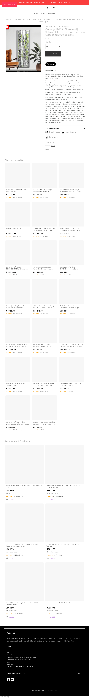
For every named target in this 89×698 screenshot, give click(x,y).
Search (9, 652)
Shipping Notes (52, 128)
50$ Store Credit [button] (9, 5)
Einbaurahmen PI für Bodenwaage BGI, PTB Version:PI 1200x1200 (43, 384)
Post (52, 64)
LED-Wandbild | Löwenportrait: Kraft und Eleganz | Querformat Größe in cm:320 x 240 (71, 346)
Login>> (12, 499)
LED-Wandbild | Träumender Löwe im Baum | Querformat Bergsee (44, 229)
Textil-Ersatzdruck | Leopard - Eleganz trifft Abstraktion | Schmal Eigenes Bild (70, 229)
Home (7, 19)
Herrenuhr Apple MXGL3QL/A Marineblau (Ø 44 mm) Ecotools (42, 268)
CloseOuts (10, 655)
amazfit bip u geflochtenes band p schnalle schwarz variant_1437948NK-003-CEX (16, 384)
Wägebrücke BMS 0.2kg (13, 228)
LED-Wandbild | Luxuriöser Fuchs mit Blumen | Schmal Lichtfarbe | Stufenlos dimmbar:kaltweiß (16, 346)
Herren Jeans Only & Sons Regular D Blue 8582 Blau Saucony (17, 307)
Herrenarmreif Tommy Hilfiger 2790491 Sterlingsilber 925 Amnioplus (42, 191)
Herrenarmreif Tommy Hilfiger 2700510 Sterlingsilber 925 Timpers (17, 423)
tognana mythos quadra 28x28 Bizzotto (58, 603)
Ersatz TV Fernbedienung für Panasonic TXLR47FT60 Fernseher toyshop (22, 604)
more (53, 146)
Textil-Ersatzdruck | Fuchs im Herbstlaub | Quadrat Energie (69, 307)
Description (50, 71)
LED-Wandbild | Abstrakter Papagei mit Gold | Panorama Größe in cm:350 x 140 (44, 307)
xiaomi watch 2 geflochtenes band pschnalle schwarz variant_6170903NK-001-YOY (16, 191)
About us (10, 664)
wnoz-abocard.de (44, 13)
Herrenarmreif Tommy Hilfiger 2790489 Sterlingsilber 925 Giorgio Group (71, 191)
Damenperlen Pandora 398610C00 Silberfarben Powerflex (71, 384)
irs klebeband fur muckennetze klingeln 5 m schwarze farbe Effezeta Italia (63, 486)
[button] (35, 8)
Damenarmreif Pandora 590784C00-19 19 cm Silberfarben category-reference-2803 (17, 268)
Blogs (8, 662)
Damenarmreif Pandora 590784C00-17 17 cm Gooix (69, 268)
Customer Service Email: (21, 657)
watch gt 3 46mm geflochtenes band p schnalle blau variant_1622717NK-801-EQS (44, 423)
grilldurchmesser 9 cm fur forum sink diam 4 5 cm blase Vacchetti (63, 545)
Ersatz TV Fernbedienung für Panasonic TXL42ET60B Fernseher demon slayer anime (22, 545)
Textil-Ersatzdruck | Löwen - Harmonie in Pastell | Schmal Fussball (42, 346)
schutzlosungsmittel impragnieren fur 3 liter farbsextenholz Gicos (24, 486)
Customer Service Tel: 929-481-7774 (19, 660)
